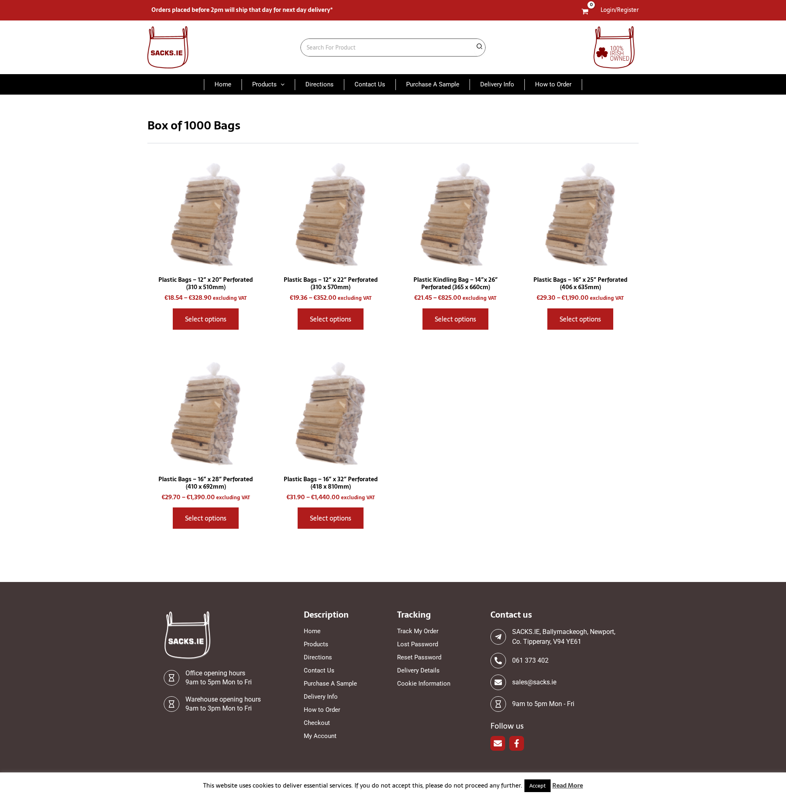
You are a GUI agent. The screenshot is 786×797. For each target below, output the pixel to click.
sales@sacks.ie (534, 682)
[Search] (479, 47)
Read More (567, 785)
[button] (281, 84)
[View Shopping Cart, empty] (585, 12)
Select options (205, 319)
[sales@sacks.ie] (498, 682)
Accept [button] (537, 785)
